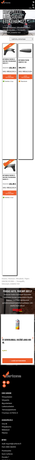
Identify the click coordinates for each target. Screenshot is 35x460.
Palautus (5, 433)
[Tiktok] (8, 382)
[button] (33, 5)
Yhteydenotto (6, 427)
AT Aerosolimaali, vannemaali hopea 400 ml (16, 341)
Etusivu (5, 27)
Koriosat (12, 27)
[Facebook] (4, 382)
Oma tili (4, 424)
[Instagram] (4, 385)
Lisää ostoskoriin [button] (10, 76)
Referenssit (6, 430)
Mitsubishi (20, 27)
